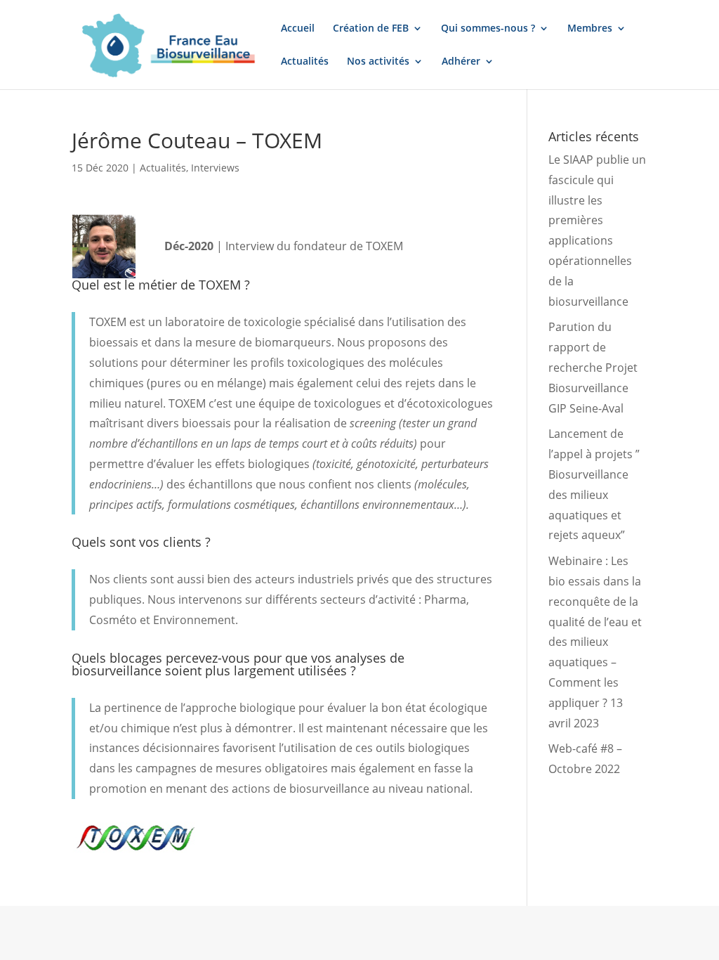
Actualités (305, 61)
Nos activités (378, 61)
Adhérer (461, 61)
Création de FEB (371, 28)
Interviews (215, 167)
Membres (589, 28)
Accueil (298, 28)
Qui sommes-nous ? (488, 28)
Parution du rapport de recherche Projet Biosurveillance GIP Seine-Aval (593, 367)
